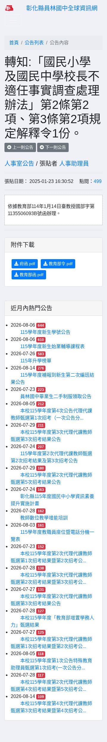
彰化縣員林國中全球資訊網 (61, 8)
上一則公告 (22, 147)
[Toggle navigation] (13, 20)
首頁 (14, 42)
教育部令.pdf (60, 263)
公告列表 (34, 42)
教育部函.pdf (30, 274)
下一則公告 (55, 147)
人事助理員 (74, 163)
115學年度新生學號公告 (45, 332)
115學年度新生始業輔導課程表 (52, 346)
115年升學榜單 (35, 360)
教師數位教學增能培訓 (44, 517)
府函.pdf (26, 263)
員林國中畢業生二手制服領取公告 (56, 396)
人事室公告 (19, 163)
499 (98, 181)
